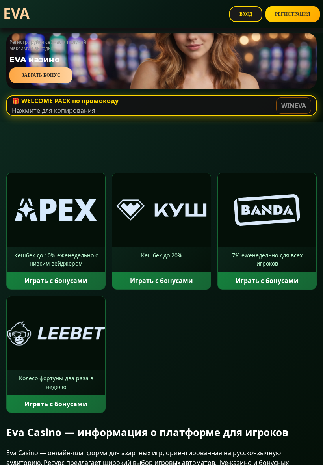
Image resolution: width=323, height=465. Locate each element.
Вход (245, 14)
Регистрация (292, 14)
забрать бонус (41, 75)
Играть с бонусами (55, 280)
